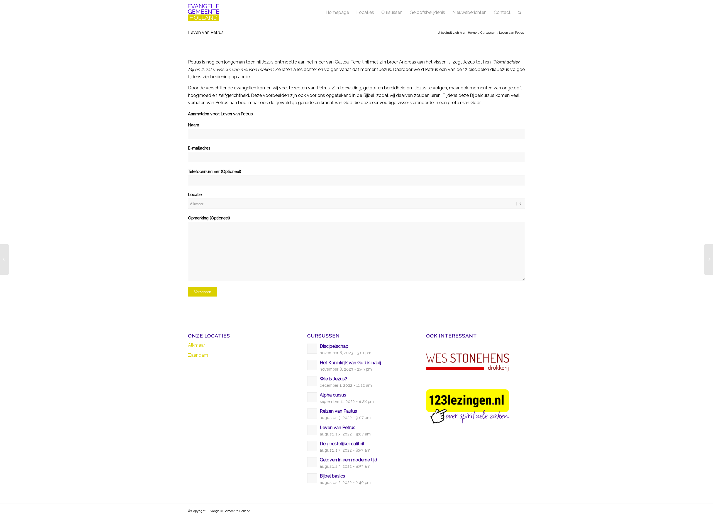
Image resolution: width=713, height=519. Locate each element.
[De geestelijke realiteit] (4, 259)
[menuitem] (337, 12)
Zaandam (198, 355)
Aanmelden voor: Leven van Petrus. (220, 113)
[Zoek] (519, 12)
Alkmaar (196, 345)
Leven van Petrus (206, 32)
